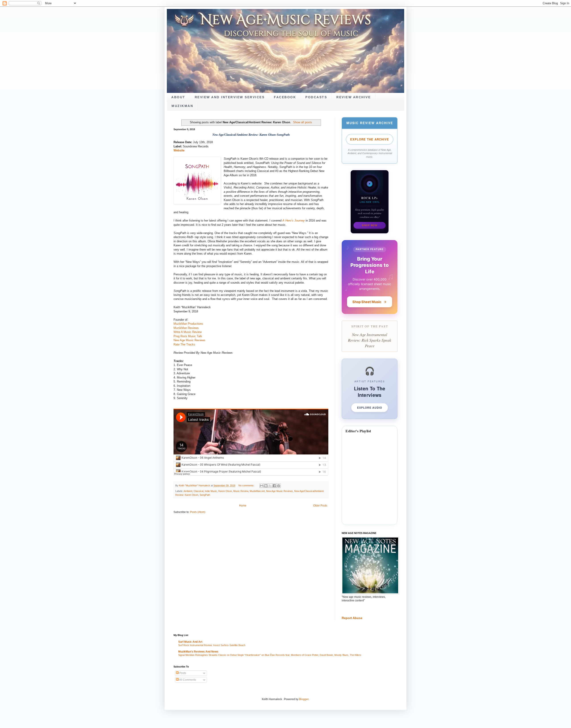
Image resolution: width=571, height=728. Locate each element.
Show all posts (302, 122)
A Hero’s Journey (293, 220)
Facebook (285, 97)
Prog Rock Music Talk (188, 336)
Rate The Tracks (184, 344)
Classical (198, 491)
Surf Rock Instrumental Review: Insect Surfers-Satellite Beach (211, 645)
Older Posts (320, 505)
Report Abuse (352, 618)
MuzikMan (182, 106)
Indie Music (211, 491)
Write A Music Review (188, 332)
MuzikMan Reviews (186, 328)
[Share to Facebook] (274, 485)
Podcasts (316, 97)
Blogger (303, 699)
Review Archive (353, 97)
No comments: (246, 485)
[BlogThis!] (266, 485)
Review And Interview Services (230, 97)
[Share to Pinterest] (278, 485)
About (178, 97)
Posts (182, 673)
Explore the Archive (369, 139)
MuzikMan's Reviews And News (198, 651)
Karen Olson (225, 491)
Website (179, 150)
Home (242, 505)
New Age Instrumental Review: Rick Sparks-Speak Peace (369, 340)
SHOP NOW (369, 225)
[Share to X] (270, 485)
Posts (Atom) (197, 512)
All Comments (187, 679)
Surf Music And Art (190, 641)
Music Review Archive (369, 123)
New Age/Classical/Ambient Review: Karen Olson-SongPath (251, 134)
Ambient (188, 491)
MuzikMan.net (257, 491)
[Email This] (261, 485)
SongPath (205, 495)
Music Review (240, 491)
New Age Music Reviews (189, 340)
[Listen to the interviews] (369, 388)
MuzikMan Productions (188, 323)
